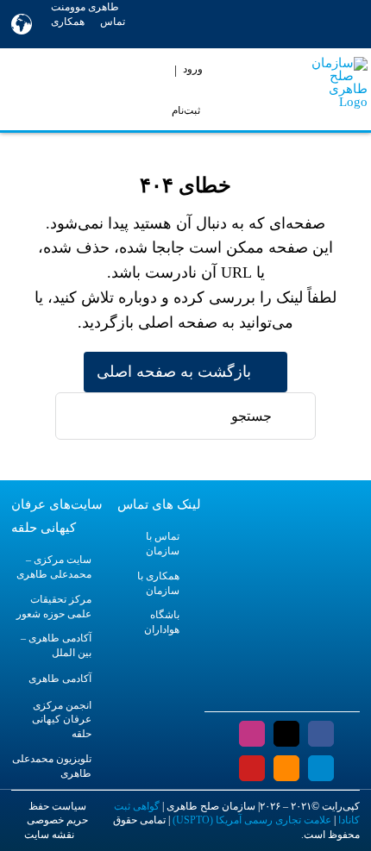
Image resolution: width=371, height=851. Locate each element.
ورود (193, 69)
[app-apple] (263, 696)
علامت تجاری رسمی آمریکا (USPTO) (252, 820)
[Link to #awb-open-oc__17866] (30, 89)
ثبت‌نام (186, 110)
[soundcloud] (286, 768)
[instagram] (252, 734)
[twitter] (286, 734)
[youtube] (252, 768)
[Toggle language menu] (21, 24)
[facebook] (321, 734)
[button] (48, 38)
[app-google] (302, 696)
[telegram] (321, 768)
